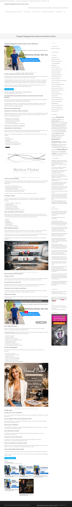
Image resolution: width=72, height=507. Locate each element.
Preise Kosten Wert (55, 505)
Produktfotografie (7, 125)
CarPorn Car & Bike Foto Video (56, 69)
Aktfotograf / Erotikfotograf (55, 61)
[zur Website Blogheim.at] (53, 299)
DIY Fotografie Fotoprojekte (55, 74)
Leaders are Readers (54, 91)
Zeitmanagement (59, 155)
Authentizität (62, 119)
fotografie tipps (59, 125)
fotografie (61, 124)
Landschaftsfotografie (54, 131)
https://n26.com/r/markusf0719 (61, 309)
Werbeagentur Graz (54, 111)
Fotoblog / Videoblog (54, 78)
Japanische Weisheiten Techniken (56, 88)
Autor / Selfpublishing (54, 63)
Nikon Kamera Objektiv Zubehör (56, 99)
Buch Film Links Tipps (54, 67)
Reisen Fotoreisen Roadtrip (55, 101)
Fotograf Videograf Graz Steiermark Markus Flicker (44, 505)
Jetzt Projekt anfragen (10, 458)
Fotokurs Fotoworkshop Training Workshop (58, 80)
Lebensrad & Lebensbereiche (56, 93)
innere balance (64, 125)
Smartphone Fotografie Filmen (56, 105)
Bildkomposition (54, 122)
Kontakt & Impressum (62, 505)
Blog (56, 505)
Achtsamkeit (60, 117)
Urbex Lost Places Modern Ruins (56, 109)
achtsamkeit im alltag (55, 119)
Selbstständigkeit (54, 103)
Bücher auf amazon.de (55, 208)
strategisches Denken (63, 153)
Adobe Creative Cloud (54, 59)
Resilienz (55, 147)
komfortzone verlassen (62, 128)
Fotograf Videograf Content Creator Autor (16, 4)
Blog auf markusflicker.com (10, 332)
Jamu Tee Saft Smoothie (55, 86)
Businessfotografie (14, 125)
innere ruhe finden (60, 127)
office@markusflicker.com (8, 462)
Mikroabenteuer (8, 221)
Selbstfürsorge (54, 149)
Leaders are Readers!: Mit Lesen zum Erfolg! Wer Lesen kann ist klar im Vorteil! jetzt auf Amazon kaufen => (58, 263)
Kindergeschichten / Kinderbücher (56, 90)
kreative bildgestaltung (54, 130)
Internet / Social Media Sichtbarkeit (56, 84)
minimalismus (62, 135)
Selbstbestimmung (60, 147)
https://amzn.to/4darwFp (62, 293)
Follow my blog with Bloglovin (59, 297)
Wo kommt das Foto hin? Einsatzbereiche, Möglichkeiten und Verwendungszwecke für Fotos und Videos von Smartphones (59, 176)
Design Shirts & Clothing (55, 72)
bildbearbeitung (61, 121)
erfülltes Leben (57, 124)
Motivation (53, 136)
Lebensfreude (60, 131)
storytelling (58, 153)
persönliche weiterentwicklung (61, 144)
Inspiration (56, 128)
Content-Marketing (60, 122)
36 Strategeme (53, 57)
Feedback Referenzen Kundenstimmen (42, 505)
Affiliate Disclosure (52, 505)
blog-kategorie (53, 65)
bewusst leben (55, 121)
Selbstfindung (65, 147)
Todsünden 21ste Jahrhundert (56, 107)
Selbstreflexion (62, 149)
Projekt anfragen (9, 89)
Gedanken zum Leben (54, 82)
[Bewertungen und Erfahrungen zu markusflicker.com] (57, 298)
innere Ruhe (54, 127)
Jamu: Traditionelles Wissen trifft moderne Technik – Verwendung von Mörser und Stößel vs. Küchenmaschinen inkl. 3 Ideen (59, 171)
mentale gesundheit (59, 133)
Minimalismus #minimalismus (56, 97)
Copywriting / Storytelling (55, 70)
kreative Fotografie (61, 130)
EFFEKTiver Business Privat (55, 76)
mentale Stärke (55, 135)
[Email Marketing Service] (59, 329)
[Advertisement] (36, 25)
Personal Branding (21, 125)
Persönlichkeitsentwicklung (56, 145)
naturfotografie (59, 136)
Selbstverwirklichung (55, 151)
